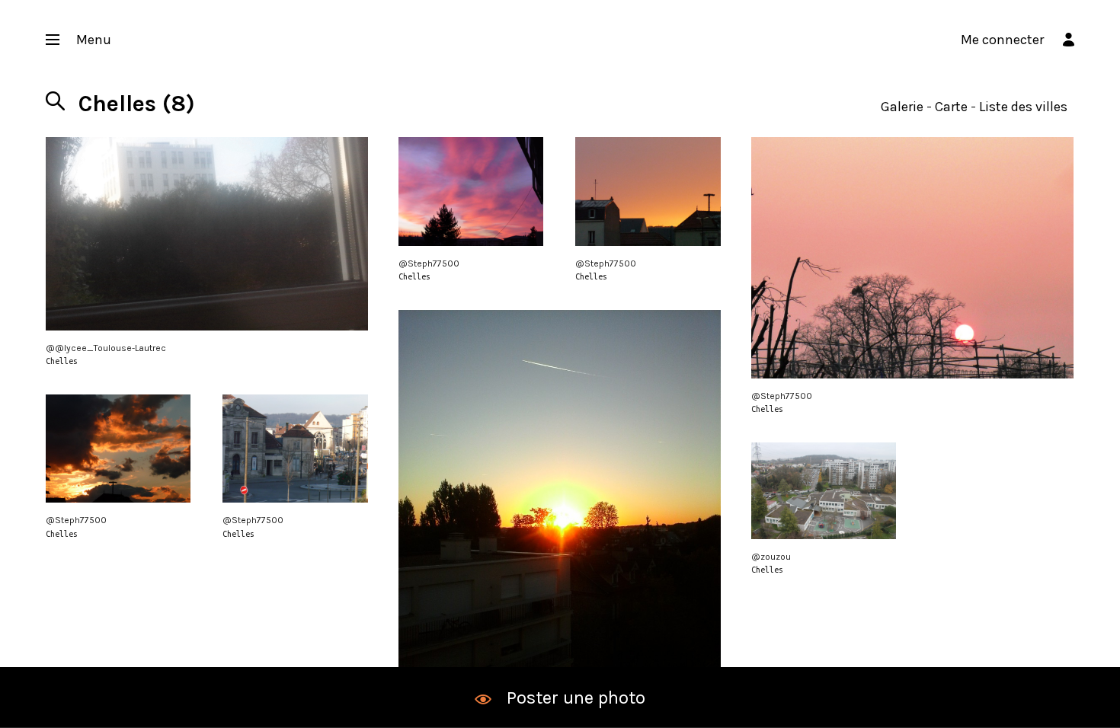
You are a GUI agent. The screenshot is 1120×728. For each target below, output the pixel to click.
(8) (136, 104)
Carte (951, 106)
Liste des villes (1023, 106)
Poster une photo (576, 697)
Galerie (902, 106)
